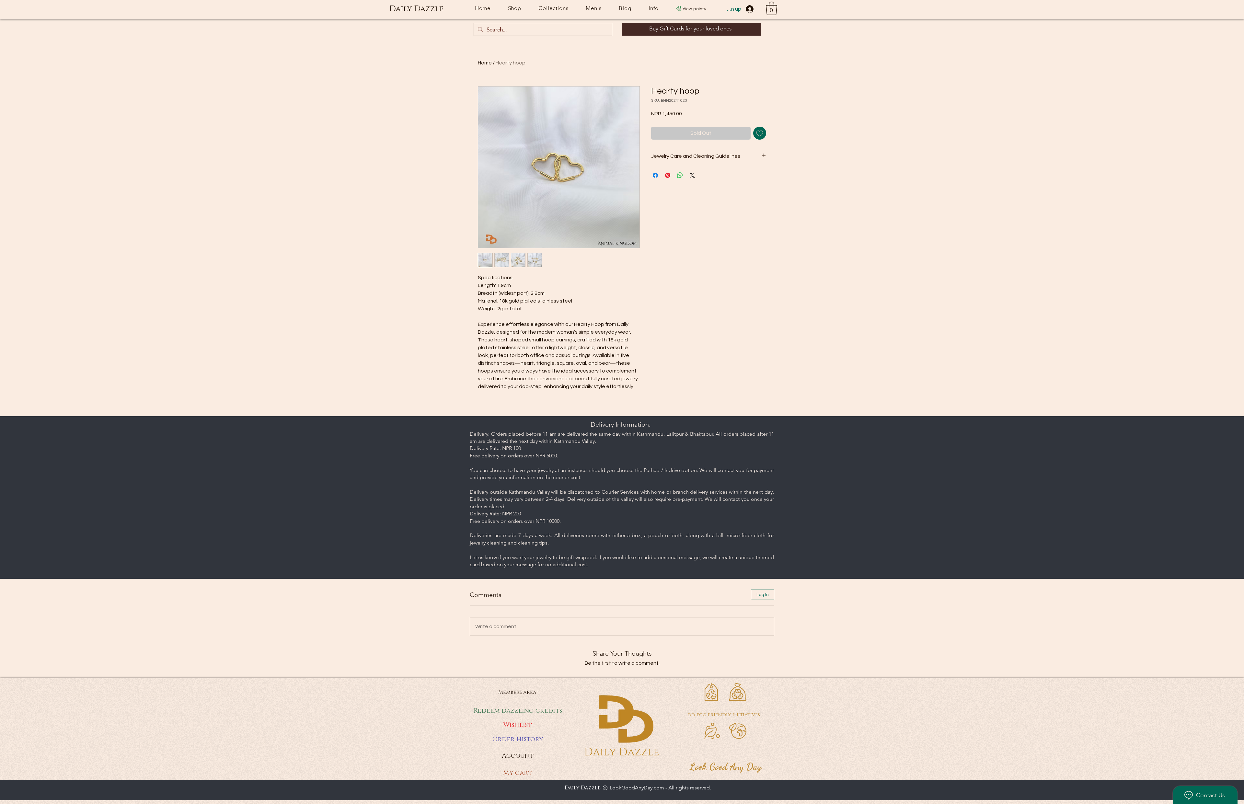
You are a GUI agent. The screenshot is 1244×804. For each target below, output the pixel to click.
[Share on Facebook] (655, 175)
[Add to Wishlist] (759, 133)
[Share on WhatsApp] (680, 175)
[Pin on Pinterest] (668, 175)
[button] (771, 8)
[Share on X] (692, 175)
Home (485, 62)
